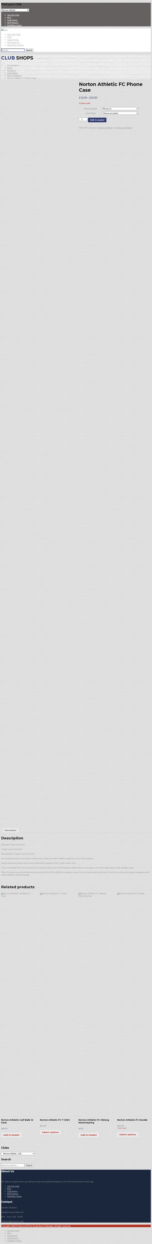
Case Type (91, 113)
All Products (13, 22)
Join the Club (13, 15)
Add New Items (14, 25)
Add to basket (97, 120)
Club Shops (12, 20)
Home (10, 68)
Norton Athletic (14, 75)
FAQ (9, 17)
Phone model (90, 108)
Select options (50, 1132)
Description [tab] (10, 830)
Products (11, 70)
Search (29, 1165)
